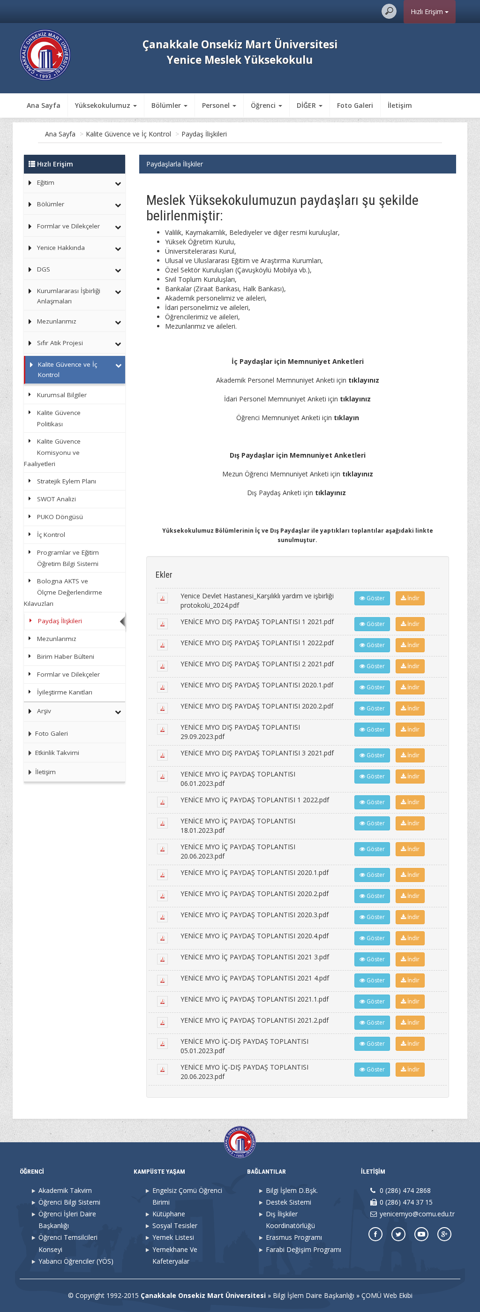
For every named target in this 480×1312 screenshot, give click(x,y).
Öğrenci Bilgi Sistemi (69, 1202)
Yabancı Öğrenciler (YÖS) (75, 1261)
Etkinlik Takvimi (56, 752)
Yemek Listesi (173, 1237)
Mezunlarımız (56, 321)
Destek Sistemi (288, 1202)
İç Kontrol (51, 534)
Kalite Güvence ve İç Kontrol (128, 133)
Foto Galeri (355, 105)
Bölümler (50, 204)
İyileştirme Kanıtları (64, 692)
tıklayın (346, 417)
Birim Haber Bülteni (65, 656)
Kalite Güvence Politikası (59, 418)
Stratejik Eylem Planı (66, 481)
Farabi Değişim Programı (303, 1249)
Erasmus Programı (294, 1237)
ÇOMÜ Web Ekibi (386, 1295)
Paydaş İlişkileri (204, 133)
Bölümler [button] (167, 105)
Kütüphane (168, 1213)
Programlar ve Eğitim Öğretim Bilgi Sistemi (68, 558)
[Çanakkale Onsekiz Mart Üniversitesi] (45, 54)
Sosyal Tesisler (174, 1225)
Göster (375, 598)
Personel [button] (217, 105)
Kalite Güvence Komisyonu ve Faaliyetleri (52, 452)
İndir (413, 598)
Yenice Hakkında (61, 247)
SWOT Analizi (56, 499)
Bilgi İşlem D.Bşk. (292, 1190)
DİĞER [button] (307, 105)
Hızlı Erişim (428, 11)
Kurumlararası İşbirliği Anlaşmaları (68, 296)
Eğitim (45, 182)
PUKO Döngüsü (60, 517)
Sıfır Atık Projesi (60, 343)
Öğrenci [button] (264, 105)
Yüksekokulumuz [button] (103, 105)
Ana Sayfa (43, 105)
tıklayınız (363, 380)
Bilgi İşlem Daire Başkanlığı (313, 1295)
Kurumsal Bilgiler (62, 395)
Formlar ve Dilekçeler (68, 226)
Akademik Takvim (65, 1190)
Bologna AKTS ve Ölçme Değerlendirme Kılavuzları (63, 592)
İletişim (400, 105)
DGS (43, 269)
